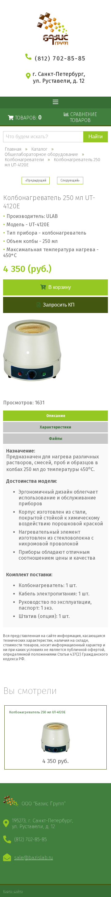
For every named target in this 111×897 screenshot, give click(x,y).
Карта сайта (13, 891)
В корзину (59, 287)
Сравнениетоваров (83, 117)
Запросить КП (59, 304)
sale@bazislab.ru (33, 858)
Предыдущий (36, 180)
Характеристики (55, 427)
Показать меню (55, 102)
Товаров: (28, 117)
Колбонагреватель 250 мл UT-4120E (37, 712)
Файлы (55, 438)
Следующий (69, 180)
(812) (60, 58)
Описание (55, 416)
